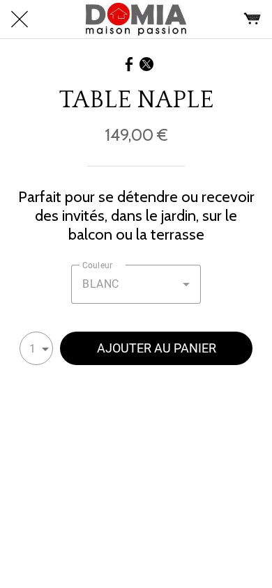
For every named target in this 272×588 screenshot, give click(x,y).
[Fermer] (19, 19)
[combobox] (136, 284)
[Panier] (252, 19)
